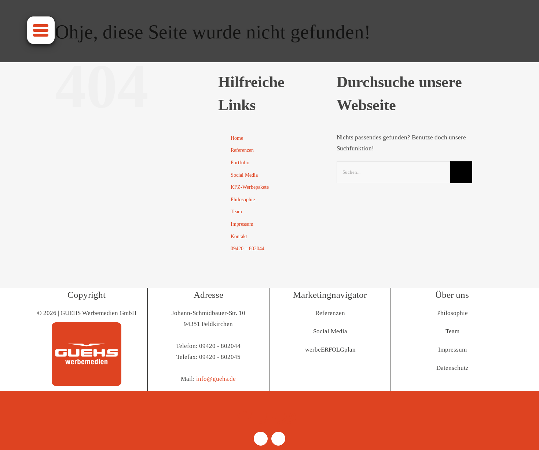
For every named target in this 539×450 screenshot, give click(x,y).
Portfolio (240, 162)
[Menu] (41, 30)
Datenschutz (452, 367)
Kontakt (239, 236)
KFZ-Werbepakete (250, 187)
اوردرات (269, 412)
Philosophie (243, 199)
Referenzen (242, 150)
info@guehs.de (216, 378)
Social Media (244, 175)
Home (237, 138)
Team (236, 211)
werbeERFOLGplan (330, 349)
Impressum (242, 224)
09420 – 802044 (247, 248)
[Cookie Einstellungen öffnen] (16, 440)
